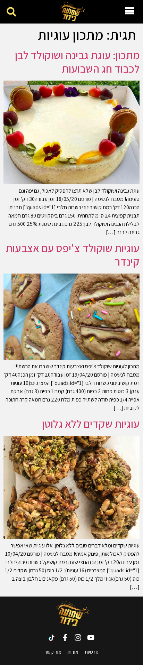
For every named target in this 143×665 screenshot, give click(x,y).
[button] (11, 11)
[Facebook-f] (65, 637)
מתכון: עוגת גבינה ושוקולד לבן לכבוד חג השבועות (77, 61)
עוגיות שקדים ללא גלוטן (91, 423)
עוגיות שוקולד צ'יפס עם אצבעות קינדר (73, 254)
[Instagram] (78, 637)
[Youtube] (90, 637)
